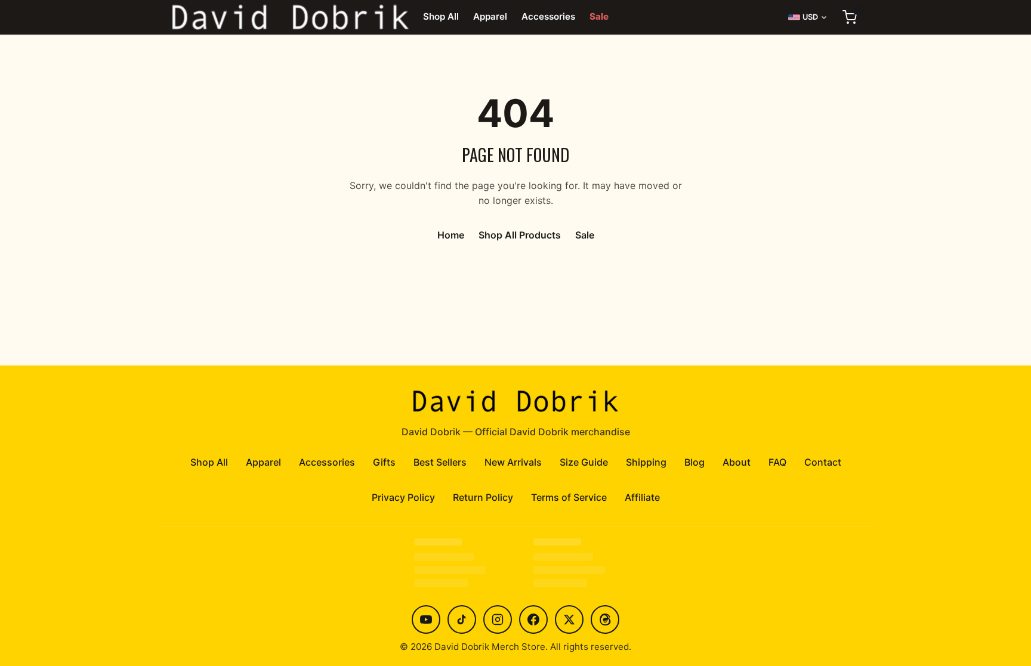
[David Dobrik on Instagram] (497, 619)
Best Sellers (440, 462)
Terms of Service (569, 497)
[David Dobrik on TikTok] (461, 619)
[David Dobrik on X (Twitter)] (569, 619)
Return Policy (483, 497)
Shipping (646, 462)
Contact (822, 462)
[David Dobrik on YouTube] (426, 619)
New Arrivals (513, 462)
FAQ (777, 462)
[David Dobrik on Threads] (605, 619)
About (737, 462)
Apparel (490, 16)
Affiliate (642, 497)
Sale (599, 16)
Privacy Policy (403, 497)
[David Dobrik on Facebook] (533, 619)
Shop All (441, 16)
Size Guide (584, 462)
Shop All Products (520, 235)
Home (450, 235)
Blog (694, 462)
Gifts (384, 462)
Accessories (548, 16)
